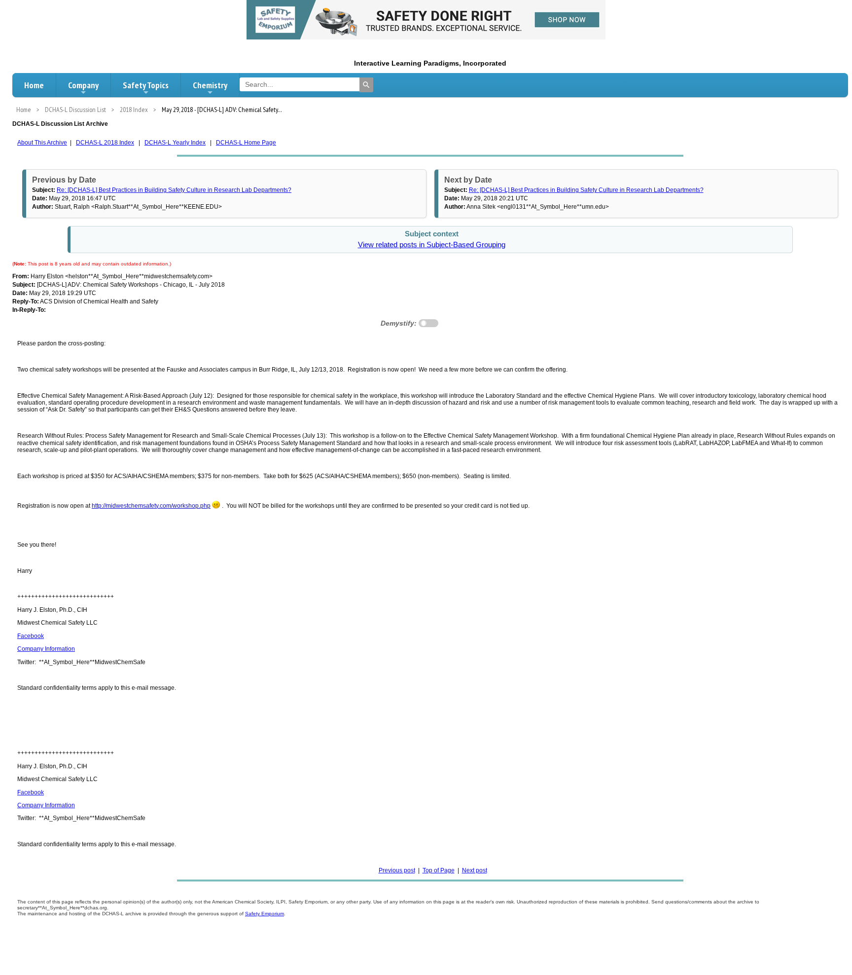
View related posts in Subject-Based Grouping (431, 245)
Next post (474, 870)
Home (34, 85)
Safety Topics (146, 85)
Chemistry (210, 85)
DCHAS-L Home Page (246, 142)
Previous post (397, 870)
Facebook (30, 636)
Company (83, 85)
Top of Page (439, 870)
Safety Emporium (264, 913)
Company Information (46, 648)
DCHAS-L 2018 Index (105, 142)
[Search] (366, 84)
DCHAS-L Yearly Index (175, 142)
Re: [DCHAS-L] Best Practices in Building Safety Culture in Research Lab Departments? (174, 190)
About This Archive (42, 142)
